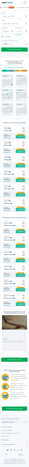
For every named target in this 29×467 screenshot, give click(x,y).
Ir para (3, 20)
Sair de (3, 13)
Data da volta (19, 28)
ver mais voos (7, 137)
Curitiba (23, 123)
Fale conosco (5, 436)
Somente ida (18, 34)
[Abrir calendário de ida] (12, 31)
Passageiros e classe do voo (9, 40)
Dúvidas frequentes (7, 430)
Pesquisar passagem (15, 49)
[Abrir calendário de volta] (26, 31)
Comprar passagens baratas (14, 408)
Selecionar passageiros (14, 44)
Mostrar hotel (7, 36)
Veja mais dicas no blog (14, 359)
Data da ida (4, 28)
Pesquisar (21, 136)
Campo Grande (21, 217)
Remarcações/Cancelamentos (10, 433)
